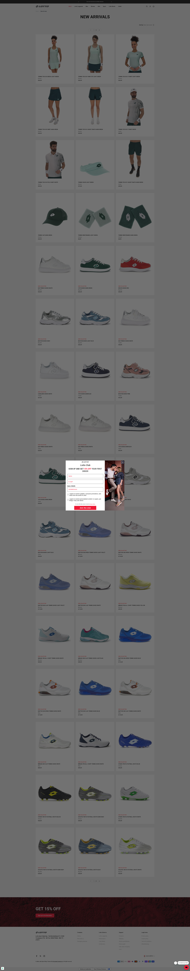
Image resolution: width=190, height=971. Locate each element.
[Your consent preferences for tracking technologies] (2, 968)
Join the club (85, 508)
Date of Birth (71, 486)
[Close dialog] (122, 462)
